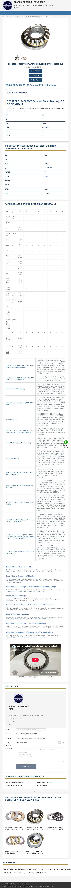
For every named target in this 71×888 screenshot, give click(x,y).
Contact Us (13, 883)
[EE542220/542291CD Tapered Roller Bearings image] (35, 37)
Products (9, 17)
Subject (8, 738)
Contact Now (35, 71)
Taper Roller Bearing (19, 17)
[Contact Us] (66, 444)
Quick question (8, 744)
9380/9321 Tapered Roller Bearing (18, 443)
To (7, 734)
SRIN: (7, 185)
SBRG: (8, 135)
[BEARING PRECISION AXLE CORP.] (8, 5)
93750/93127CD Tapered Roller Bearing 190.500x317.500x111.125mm (20, 367)
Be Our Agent (35, 80)
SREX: (8, 131)
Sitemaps (27, 883)
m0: (7, 123)
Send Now (26, 767)
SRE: (7, 189)
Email (7, 730)
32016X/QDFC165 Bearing (15, 389)
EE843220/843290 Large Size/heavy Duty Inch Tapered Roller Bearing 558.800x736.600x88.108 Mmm (20, 536)
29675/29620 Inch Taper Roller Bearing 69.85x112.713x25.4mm (20, 379)
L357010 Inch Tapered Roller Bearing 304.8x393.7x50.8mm (20, 521)
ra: (7, 119)
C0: (7, 115)
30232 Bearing (11, 420)
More (34, 791)
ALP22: (7, 172)
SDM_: (7, 193)
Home (4, 17)
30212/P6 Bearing (12, 459)
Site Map (20, 883)
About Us (6, 883)
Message (8, 749)
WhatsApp (35, 75)
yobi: (7, 127)
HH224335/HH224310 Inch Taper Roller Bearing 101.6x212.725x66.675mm (20, 432)
